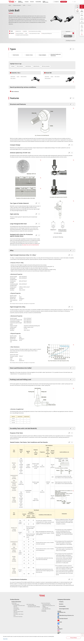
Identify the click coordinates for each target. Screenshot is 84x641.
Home (10, 5)
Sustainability (38, 1)
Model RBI (25, 31)
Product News (44, 611)
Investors (32, 1)
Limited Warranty (45, 607)
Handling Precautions (70, 40)
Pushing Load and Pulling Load (47, 33)
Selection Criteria (29, 55)
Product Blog (44, 610)
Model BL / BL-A (18, 31)
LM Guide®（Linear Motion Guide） (19, 605)
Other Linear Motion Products (18, 611)
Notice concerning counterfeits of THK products (49, 606)
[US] (11, 2)
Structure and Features (19, 33)
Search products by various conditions (35, 31)
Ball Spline (15, 610)
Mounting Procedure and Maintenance (56, 55)
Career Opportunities (45, 2)
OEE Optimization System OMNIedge (34, 606)
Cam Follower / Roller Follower (18, 614)
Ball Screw (15, 606)
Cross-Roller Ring (16, 609)
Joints (24, 5)
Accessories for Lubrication (18, 616)
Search (73, 33)
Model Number (16, 55)
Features (12, 33)
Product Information (17, 5)
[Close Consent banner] (82, 635)
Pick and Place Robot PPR (32, 605)
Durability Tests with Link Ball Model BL (30, 245)
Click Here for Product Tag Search (67, 36)
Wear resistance (15, 91)
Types (12, 31)
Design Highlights (42, 55)
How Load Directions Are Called (35, 33)
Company (61, 601)
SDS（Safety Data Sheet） (47, 608)
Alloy (26, 33)
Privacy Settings (73, 637)
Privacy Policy (5, 638)
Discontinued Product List (47, 604)
